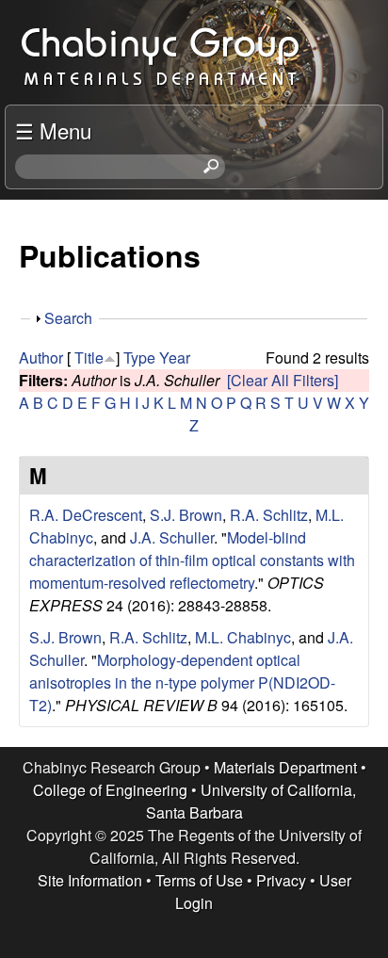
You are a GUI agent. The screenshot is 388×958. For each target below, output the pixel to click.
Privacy (281, 880)
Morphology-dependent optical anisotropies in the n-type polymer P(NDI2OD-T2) (182, 682)
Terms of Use (199, 880)
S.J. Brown (186, 515)
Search (68, 318)
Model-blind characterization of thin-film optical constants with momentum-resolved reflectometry (192, 560)
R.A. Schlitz (269, 515)
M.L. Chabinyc (243, 637)
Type (139, 357)
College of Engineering (110, 790)
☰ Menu (53, 130)
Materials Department (285, 767)
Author (41, 357)
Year (174, 357)
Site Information (90, 880)
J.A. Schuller (172, 537)
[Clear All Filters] (282, 380)
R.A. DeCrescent (85, 515)
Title (89, 357)
